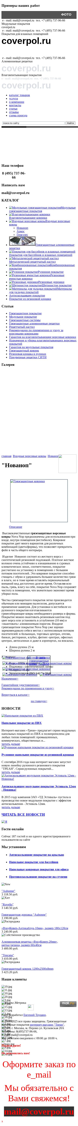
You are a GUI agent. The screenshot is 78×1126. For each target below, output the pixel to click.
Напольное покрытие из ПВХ (22, 723)
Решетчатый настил (22, 326)
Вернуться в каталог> (16, 694)
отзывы (14, 112)
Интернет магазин (9, 133)
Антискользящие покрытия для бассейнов (30, 155)
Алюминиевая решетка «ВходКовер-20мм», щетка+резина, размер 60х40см (30, 943)
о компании (16, 101)
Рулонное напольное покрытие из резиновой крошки (38, 754)
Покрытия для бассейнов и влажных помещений (40, 255)
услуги (13, 98)
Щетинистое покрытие (57, 285)
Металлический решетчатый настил (32, 261)
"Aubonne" (8, 891)
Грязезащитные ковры (17, 141)
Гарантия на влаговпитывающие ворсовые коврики (42, 337)
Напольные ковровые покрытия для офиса (39, 869)
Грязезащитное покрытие (43, 134)
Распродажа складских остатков (23, 148)
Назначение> (10, 678)
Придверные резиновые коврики (24, 151)
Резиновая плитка (57, 161)
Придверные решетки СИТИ (28, 357)
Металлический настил (18, 158)
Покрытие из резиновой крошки (24, 161)
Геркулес (22, 234)
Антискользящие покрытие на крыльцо (36, 854)
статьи (13, 108)
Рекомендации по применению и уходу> (28, 688)
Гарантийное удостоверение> (21, 685)
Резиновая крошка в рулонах (27, 353)
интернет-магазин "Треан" (47, 1024)
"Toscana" (8, 955)
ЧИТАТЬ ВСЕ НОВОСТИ (23, 815)
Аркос (21, 231)
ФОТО (66, 14)
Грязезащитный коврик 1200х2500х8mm (27, 968)
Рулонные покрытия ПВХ (60, 138)
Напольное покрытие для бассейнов (33, 862)
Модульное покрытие (23, 316)
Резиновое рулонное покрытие (23, 138)
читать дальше (11, 744)
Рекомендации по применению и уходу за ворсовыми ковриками (36, 332)
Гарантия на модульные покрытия (31, 347)
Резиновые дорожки (51, 282)
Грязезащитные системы (25, 320)
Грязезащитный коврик (24, 350)
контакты (15, 105)
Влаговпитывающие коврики (28, 217)
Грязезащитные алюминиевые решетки (34, 323)
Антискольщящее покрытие (27, 295)
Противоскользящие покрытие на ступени (38, 876)
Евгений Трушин (34, 1015)
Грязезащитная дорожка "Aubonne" (24, 914)
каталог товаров (19, 95)
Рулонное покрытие (51, 271)
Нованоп (22, 227)
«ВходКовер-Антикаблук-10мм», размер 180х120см (35, 928)
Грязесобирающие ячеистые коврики (27, 144)
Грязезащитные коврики (47, 141)
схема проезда (18, 115)
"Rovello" (8, 904)
